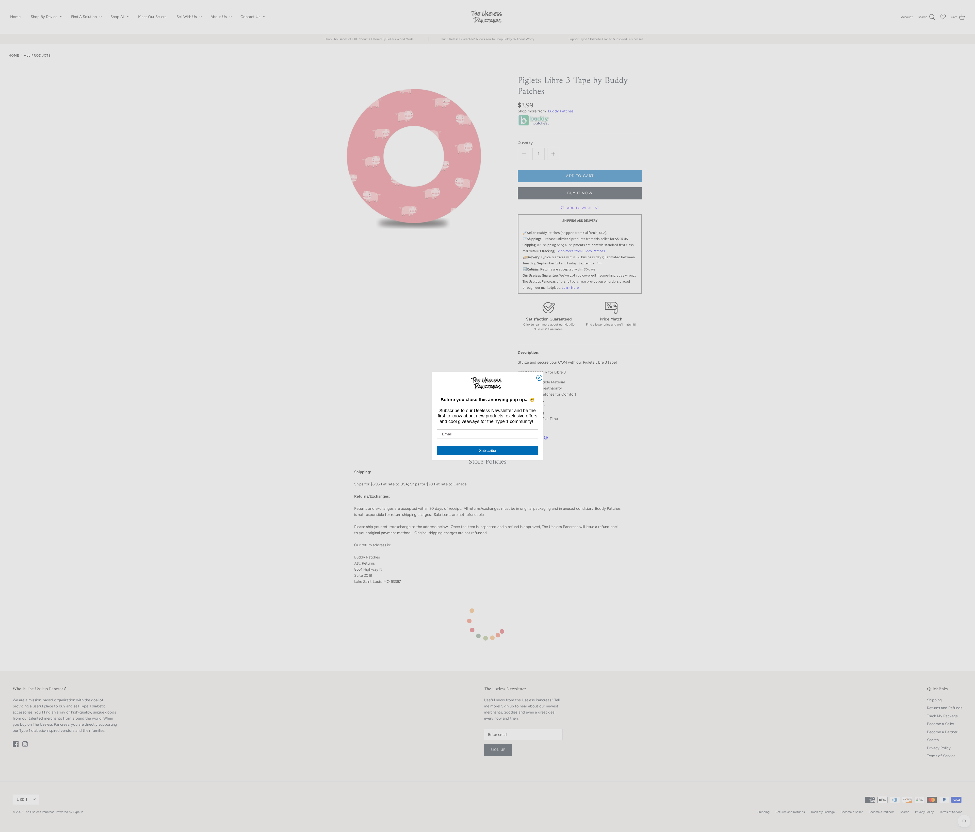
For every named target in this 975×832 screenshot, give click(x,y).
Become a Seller (940, 724)
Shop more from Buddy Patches (581, 251)
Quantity (525, 143)
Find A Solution (84, 16)
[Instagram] (25, 744)
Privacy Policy (939, 748)
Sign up (498, 750)
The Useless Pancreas (39, 812)
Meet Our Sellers (152, 16)
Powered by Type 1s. (70, 812)
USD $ (22, 799)
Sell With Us (186, 16)
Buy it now (580, 193)
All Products (37, 55)
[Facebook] (16, 744)
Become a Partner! (942, 732)
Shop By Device (44, 16)
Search (933, 740)
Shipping (934, 700)
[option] (413, 155)
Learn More (570, 287)
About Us (218, 16)
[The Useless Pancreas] (487, 17)
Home (15, 16)
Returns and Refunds (944, 708)
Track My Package (942, 716)
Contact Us (250, 16)
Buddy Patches (561, 111)
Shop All (117, 16)
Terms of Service (941, 756)
